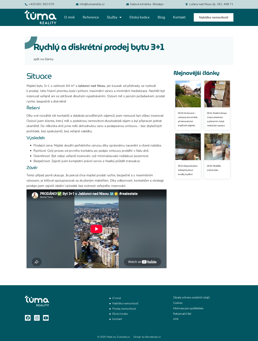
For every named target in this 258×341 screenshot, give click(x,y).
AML (176, 319)
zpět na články (44, 59)
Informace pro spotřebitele (188, 308)
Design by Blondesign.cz (147, 337)
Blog (161, 17)
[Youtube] (46, 318)
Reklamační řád (182, 314)
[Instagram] (37, 318)
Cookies (177, 303)
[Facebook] (28, 318)
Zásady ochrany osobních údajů (191, 297)
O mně (69, 17)
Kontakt (179, 17)
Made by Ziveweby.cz (113, 337)
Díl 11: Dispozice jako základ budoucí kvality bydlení (187, 170)
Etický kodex (140, 17)
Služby (112, 17)
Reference (91, 17)
